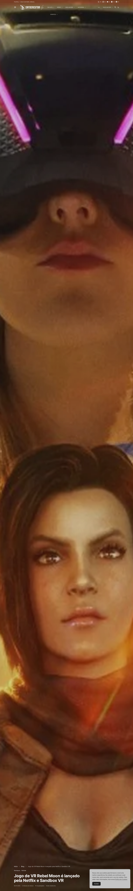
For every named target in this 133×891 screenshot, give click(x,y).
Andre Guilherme (51, 885)
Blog (22, 866)
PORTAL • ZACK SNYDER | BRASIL (24, 2)
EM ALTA (50, 7)
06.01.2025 (17, 885)
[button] (118, 7)
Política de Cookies (121, 879)
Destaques (17, 870)
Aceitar (96, 884)
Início (16, 866)
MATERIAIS (81, 7)
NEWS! (59, 7)
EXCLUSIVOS (69, 7)
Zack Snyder (107, 7)
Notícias (24, 870)
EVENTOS (53, 14)
